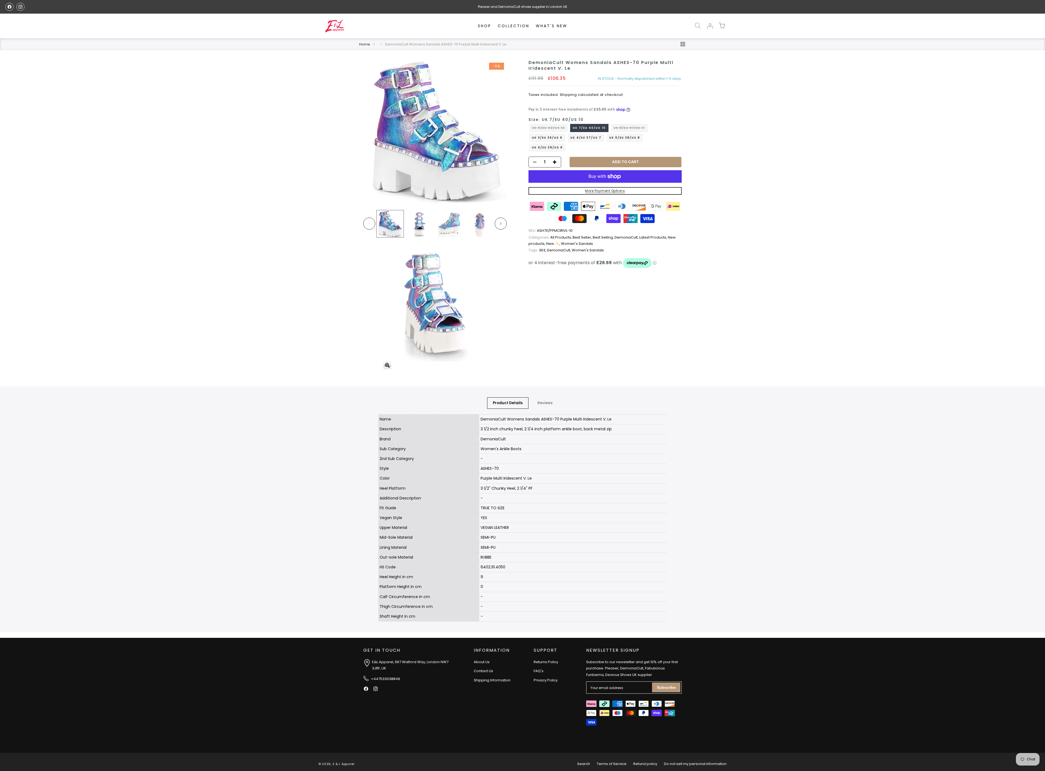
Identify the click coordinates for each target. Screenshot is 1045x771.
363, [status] (537, 250)
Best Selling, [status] (603, 237)
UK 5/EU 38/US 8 (624, 138)
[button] (698, 26)
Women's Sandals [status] (577, 243)
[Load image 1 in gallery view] (390, 223)
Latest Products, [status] (653, 237)
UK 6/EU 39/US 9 (547, 147)
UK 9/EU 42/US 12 (550, 129)
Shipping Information (492, 680)
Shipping (568, 94)
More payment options (605, 190)
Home (364, 44)
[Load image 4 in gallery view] (479, 223)
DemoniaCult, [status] (626, 237)
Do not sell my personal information (695, 763)
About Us (482, 662)
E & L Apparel (344, 764)
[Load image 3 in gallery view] (449, 223)
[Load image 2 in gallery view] (419, 223)
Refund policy (645, 763)
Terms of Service (611, 763)
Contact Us (483, 671)
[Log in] (710, 26)
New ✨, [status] (553, 243)
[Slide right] (501, 224)
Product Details (508, 403)
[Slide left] (369, 224)
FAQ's (538, 671)
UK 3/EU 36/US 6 (547, 138)
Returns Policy (546, 662)
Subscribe (666, 687)
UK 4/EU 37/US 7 (585, 138)
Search (583, 763)
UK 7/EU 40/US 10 (589, 128)
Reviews (545, 403)
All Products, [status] (550, 237)
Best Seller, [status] (583, 237)
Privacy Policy (546, 680)
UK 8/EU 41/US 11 (631, 129)
